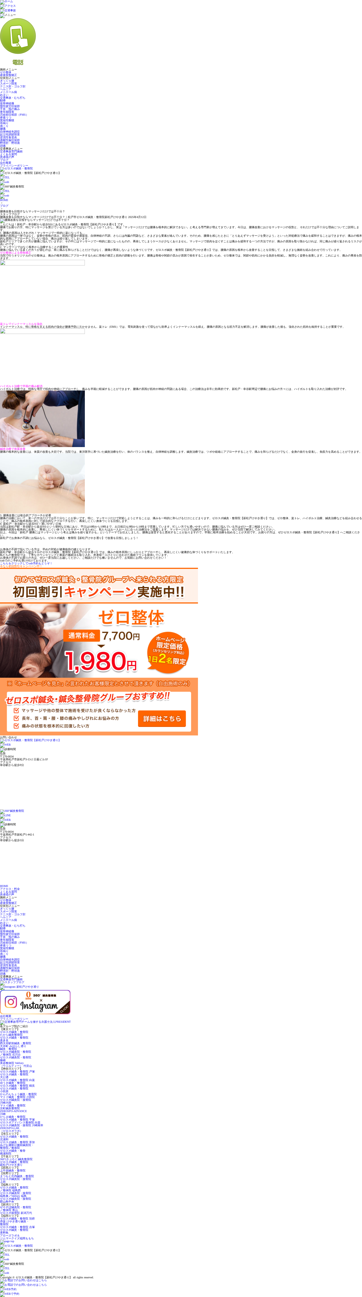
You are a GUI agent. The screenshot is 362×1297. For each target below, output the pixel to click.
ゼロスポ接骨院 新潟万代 (16, 1212)
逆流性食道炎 (8, 137)
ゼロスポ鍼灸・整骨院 (14, 1031)
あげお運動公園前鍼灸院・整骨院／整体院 (17, 1146)
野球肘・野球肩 (10, 142)
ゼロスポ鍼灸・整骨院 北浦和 (14, 1138)
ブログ (4, 159)
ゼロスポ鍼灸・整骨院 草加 (17, 1142)
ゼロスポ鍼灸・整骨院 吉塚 (17, 1227)
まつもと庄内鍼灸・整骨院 (17, 1176)
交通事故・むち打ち (12, 97)
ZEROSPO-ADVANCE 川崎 (13, 1112)
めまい (4, 94)
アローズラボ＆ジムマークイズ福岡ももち (17, 1237)
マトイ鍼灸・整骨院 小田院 (17, 1097)
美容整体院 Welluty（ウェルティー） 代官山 (16, 1064)
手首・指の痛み (10, 109)
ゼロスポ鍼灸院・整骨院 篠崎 (15, 1059)
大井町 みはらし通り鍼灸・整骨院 (13, 1047)
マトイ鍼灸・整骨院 (12, 1105)
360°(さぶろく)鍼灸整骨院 (16, 1159)
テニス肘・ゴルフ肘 (12, 86)
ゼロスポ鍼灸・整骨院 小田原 (14, 1090)
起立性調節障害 (10, 134)
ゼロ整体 (5, 72)
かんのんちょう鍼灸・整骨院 (18, 1094)
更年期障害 (7, 111)
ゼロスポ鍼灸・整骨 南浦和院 (12, 1152)
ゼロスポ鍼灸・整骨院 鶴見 (17, 1085)
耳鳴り (4, 123)
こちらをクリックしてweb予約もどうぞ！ (26, 563)
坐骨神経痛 (7, 103)
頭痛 (3, 145)
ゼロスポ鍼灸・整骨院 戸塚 (17, 1071)
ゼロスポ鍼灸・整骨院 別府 (17, 1218)
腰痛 (3, 128)
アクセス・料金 (10, 888)
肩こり (4, 126)
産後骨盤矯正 (8, 75)
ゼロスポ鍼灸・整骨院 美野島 (14, 1231)
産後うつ (5, 117)
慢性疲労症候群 (10, 106)
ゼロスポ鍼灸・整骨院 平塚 (17, 1119)
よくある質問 (8, 154)
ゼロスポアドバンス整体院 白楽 (20, 1122)
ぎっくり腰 (7, 80)
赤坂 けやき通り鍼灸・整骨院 (14, 1223)
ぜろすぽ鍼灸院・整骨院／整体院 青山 (15, 1209)
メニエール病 (8, 92)
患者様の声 (7, 157)
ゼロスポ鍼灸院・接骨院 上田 (15, 1180)
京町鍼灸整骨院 (10, 1108)
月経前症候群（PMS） (14, 114)
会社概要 (5, 162)
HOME (4, 200)
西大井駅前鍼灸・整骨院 (15, 1043)
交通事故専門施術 (11, 151)
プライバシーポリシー (14, 165)
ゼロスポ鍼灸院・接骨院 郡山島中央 (15, 1200)
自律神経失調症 (10, 131)
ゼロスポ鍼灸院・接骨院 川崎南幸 (21, 1125)
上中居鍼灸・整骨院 (12, 1170)
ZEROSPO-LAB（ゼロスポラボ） (11, 1129)
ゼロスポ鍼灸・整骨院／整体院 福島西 (14, 1189)
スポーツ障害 (8, 83)
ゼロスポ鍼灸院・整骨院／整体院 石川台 (15, 1053)
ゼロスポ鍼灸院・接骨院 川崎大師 (15, 1101)
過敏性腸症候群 (10, 140)
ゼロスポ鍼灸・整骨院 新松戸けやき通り (14, 1163)
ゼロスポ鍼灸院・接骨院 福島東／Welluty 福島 (15, 1194)
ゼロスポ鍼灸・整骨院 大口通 (14, 1076)
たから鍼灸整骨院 (11, 1034)
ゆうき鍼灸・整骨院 (12, 1082)
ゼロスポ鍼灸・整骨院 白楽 (17, 1080)
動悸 (3, 100)
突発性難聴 (7, 120)
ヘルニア (5, 89)
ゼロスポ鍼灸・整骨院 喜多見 (14, 1039)
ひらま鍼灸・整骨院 (12, 1116)
